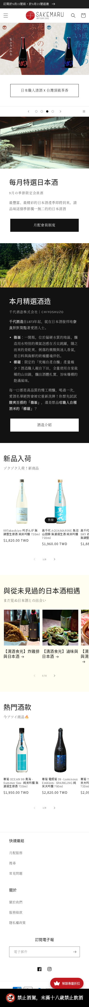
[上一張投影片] (29, 111)
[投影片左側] (34, 559)
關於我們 (15, 902)
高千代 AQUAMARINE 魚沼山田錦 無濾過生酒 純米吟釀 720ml (60, 534)
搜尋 (12, 863)
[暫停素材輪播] (84, 111)
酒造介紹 (44, 425)
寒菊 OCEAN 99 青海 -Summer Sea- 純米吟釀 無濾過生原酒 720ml (21, 783)
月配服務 (15, 853)
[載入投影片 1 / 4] (36, 111)
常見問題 (15, 873)
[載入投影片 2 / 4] (41, 111)
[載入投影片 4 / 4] (52, 111)
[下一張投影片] (60, 111)
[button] (6, 16)
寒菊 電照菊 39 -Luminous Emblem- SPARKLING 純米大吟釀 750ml (60, 783)
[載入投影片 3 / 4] (47, 111)
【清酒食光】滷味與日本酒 (60, 654)
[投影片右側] (55, 559)
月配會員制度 (44, 225)
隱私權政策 (17, 923)
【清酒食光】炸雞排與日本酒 (21, 654)
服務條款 (15, 912)
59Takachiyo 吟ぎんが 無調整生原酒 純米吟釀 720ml (21, 532)
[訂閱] (75, 951)
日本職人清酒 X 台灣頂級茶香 (44, 90)
